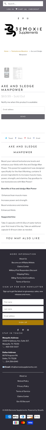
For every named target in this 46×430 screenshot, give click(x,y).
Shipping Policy (23, 274)
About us (23, 376)
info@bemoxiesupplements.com (24, 367)
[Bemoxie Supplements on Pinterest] (23, 18)
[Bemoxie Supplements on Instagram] (27, 18)
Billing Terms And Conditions (23, 278)
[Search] (5, 3)
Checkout (34, 9)
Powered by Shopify (36, 410)
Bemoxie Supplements (18, 410)
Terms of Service (23, 282)
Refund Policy (23, 381)
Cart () (22, 9)
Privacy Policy (23, 386)
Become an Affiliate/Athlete (23, 262)
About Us (23, 259)
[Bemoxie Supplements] (23, 30)
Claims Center (23, 266)
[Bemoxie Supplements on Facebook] (18, 18)
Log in (10, 9)
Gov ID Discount (23, 401)
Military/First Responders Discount (23, 270)
